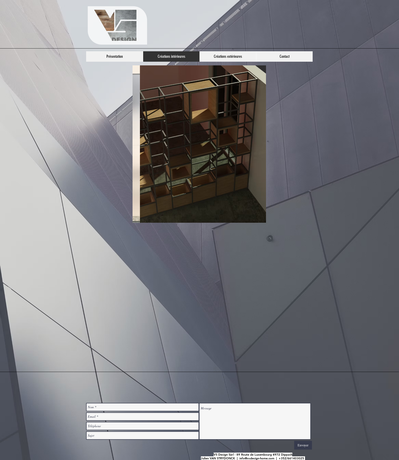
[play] (254, 218)
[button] (199, 144)
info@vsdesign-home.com (256, 458)
